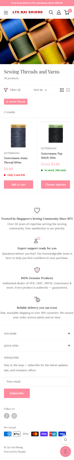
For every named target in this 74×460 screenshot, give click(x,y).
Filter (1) (15, 90)
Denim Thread (17, 101)
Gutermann (11, 153)
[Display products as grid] (62, 90)
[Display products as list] (68, 90)
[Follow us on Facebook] (6, 416)
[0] (66, 12)
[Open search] (51, 12)
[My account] (59, 12)
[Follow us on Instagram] (14, 416)
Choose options (55, 184)
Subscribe (17, 393)
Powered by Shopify (15, 451)
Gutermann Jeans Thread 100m (16, 160)
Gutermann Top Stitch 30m (51, 156)
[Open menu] (6, 12)
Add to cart (18, 184)
